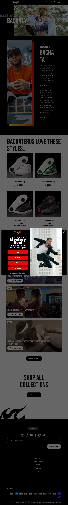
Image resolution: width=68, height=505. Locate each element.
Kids (17, 263)
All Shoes (18, 268)
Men (17, 252)
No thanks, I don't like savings (17, 273)
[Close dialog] (64, 232)
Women (17, 258)
